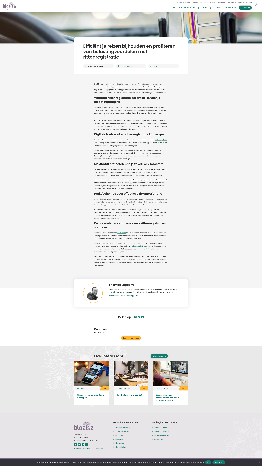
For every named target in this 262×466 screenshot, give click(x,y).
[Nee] (259, 462)
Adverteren (232, 3)
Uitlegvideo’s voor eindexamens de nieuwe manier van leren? (167, 398)
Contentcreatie (160, 427)
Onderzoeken (222, 3)
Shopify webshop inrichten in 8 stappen (90, 396)
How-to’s (195, 3)
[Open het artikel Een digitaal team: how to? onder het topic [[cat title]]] (131, 374)
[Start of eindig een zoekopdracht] (257, 4)
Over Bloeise (204, 3)
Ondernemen (230, 7)
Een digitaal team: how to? (129, 395)
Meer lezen (219, 462)
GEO (174, 7)
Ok (208, 462)
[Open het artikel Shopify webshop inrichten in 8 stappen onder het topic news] (104, 388)
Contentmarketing (122, 427)
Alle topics (119, 443)
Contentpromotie (161, 431)
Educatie (163, 388)
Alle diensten (159, 439)
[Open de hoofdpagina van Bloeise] (9, 6)
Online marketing (122, 431)
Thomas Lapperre (126, 66)
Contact (249, 3)
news (155, 66)
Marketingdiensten (161, 435)
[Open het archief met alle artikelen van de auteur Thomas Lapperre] (96, 293)
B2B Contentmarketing (189, 7)
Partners (241, 3)
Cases (179, 3)
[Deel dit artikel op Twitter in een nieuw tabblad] (139, 317)
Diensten (186, 3)
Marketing (207, 7)
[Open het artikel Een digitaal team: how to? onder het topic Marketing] (144, 388)
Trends (218, 7)
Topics (244, 7)
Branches (119, 435)
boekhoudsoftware (140, 246)
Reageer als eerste (131, 338)
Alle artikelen (158, 356)
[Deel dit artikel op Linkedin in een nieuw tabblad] (142, 317)
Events (212, 3)
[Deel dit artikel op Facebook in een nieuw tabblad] (135, 317)
